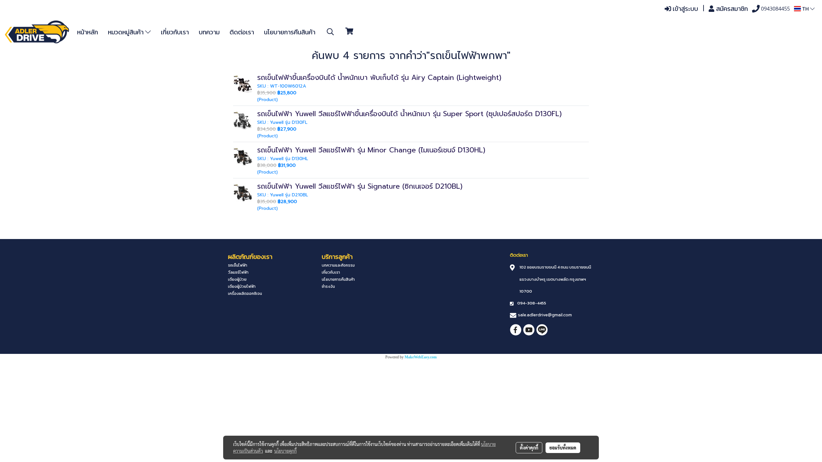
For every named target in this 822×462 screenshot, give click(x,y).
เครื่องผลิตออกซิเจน (245, 293)
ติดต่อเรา (242, 32)
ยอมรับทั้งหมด (562, 447)
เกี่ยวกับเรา (175, 32)
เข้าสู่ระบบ (684, 8)
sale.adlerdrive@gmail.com (545, 315)
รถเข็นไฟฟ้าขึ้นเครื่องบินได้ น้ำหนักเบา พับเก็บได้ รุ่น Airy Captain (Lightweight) (379, 77)
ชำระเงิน (328, 286)
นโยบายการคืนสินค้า (289, 32)
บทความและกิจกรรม (338, 265)
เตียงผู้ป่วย (237, 279)
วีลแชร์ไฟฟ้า (238, 272)
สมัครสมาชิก (731, 8)
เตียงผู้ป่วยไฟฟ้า (242, 286)
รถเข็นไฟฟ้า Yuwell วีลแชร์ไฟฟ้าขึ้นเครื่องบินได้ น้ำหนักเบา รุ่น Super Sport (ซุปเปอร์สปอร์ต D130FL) (409, 113)
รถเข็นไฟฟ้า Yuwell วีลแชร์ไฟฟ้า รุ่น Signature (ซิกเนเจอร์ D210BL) (359, 186)
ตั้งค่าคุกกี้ (529, 447)
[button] (330, 32)
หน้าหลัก (87, 32)
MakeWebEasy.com (421, 357)
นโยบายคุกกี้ (285, 451)
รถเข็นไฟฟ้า (237, 265)
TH (805, 9)
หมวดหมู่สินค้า (126, 32)
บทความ (209, 32)
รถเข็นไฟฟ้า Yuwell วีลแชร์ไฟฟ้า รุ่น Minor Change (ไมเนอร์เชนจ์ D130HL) (371, 150)
